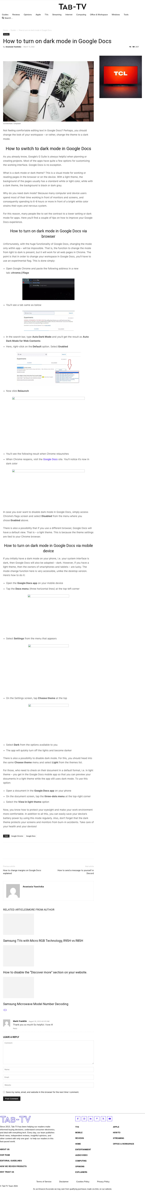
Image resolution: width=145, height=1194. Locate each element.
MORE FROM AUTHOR (40, 909)
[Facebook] (6, 53)
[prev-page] (4, 1010)
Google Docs (50, 459)
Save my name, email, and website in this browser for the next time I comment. (42, 1092)
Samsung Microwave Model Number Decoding (35, 1004)
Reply (15, 1028)
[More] (32, 53)
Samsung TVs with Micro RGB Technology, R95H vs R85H (43, 940)
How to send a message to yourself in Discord (76, 872)
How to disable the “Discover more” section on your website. (45, 972)
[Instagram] (84, 1118)
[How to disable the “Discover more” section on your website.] (48, 955)
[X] (12, 53)
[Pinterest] (19, 53)
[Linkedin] (90, 1118)
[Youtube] (109, 1118)
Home (5, 30)
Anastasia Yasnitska (13, 47)
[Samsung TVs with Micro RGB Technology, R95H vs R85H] (48, 924)
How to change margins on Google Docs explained (22, 872)
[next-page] (6, 1010)
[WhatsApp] (25, 53)
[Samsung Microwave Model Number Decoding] (48, 987)
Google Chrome (17, 836)
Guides (13, 30)
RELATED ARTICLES (15, 909)
